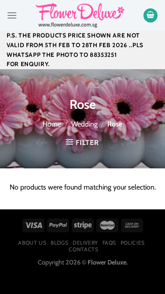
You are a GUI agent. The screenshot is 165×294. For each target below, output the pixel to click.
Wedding (84, 124)
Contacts (83, 249)
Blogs (59, 242)
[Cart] (150, 15)
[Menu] (12, 15)
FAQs (109, 242)
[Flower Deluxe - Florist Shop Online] (80, 15)
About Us (32, 242)
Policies (133, 242)
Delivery (85, 242)
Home (52, 124)
